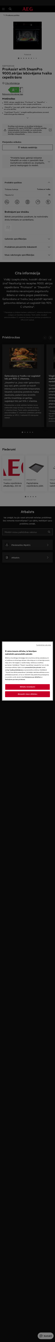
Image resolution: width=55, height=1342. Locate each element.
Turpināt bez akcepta (43, 645)
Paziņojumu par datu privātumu (15, 679)
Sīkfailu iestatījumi (27, 687)
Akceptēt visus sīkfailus (27, 694)
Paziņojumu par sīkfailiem (33, 677)
